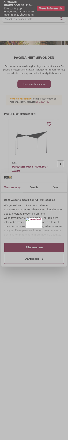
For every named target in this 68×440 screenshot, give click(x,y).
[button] (39, 221)
